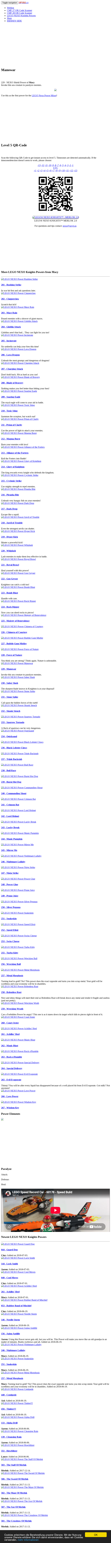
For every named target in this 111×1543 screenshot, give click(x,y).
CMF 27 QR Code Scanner (19, 10)
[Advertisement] (55, 45)
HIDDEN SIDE (14, 21)
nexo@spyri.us (69, 226)
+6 (50, 170)
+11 (67, 170)
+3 (41, 170)
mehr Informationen (28, 1539)
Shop (9, 18)
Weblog (10, 8)
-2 (70, 165)
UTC (55, 168)
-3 (68, 165)
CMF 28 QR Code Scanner (19, 13)
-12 (42, 165)
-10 (49, 165)
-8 (55, 165)
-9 (53, 165)
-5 (63, 165)
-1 (72, 165)
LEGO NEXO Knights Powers (21, 15)
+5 (47, 170)
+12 (71, 170)
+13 (75, 170)
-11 (46, 165)
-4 (65, 165)
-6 (60, 165)
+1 (35, 170)
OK (96, 1534)
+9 (59, 170)
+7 (53, 170)
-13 (39, 165)
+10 (63, 170)
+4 (44, 170)
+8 (56, 170)
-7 (58, 165)
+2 (38, 170)
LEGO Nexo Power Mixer (44, 95)
